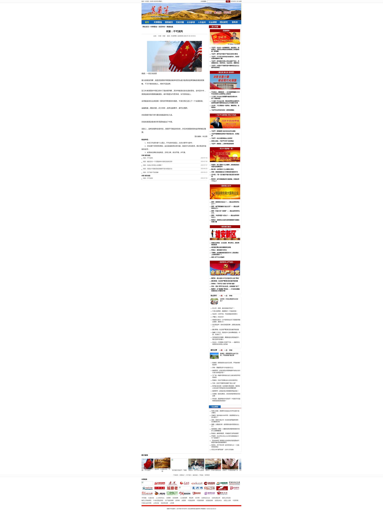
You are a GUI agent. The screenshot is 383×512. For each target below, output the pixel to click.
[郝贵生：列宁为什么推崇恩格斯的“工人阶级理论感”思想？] (189, 469)
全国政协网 (209, 500)
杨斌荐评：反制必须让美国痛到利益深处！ (225, 391)
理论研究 (224, 22)
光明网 (168, 498)
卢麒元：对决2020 (218, 317)
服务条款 (195, 475)
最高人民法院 (226, 498)
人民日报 (156, 503)
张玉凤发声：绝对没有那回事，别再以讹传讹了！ (226, 325)
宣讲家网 (175, 498)
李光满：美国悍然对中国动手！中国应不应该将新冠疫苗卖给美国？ (226, 399)
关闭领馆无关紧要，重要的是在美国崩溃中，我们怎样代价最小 (226, 338)
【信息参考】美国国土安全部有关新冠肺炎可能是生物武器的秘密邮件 (225, 441)
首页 (147, 22)
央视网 (184, 500)
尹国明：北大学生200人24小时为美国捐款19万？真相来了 (225, 437)
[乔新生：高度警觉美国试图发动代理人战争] (240, 469)
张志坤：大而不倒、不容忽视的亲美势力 (224, 314)
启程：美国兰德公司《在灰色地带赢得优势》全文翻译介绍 (225, 420)
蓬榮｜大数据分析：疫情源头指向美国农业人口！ (225, 425)
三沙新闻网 (183, 498)
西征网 (191, 498)
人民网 (172, 503)
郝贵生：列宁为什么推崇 (188, 470)
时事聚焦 (158, 22)
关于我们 (188, 475)
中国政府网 (191, 500)
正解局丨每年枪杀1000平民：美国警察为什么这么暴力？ (225, 416)
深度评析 (162, 27)
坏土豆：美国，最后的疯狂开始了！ (223, 308)
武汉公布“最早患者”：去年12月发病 (222, 449)
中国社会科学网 (146, 503)
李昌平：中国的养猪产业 (222, 470)
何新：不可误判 (148, 158)
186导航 (144, 498)
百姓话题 (180, 22)
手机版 (201, 475)
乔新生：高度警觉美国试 (239, 470)
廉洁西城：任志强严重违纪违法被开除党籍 (225, 329)
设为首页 (233, 1)
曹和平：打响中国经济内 (205, 470)
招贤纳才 (182, 475)
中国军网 (235, 500)
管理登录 (207, 475)
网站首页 (146, 27)
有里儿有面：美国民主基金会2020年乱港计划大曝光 (225, 411)
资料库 (235, 22)
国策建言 (169, 22)
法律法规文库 (216, 498)
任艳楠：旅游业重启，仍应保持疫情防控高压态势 (226, 395)
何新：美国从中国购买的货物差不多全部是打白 (157, 169)
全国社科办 (218, 500)
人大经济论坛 (160, 498)
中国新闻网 (200, 500)
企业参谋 (191, 22)
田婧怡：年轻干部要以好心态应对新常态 (224, 380)
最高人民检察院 (146, 500)
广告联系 (175, 475)
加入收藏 (239, 1)
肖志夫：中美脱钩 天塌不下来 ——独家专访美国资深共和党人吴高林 (226, 343)
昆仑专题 (215, 27)
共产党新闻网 (169, 500)
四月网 (197, 498)
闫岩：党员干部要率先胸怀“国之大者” (224, 383)
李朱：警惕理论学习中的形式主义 (222, 367)
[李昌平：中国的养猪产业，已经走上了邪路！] (223, 469)
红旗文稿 (151, 498)
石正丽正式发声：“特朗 (171, 470)
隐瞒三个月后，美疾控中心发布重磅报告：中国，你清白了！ (226, 333)
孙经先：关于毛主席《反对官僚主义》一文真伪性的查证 (225, 446)
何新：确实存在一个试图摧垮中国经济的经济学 (157, 161)
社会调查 (213, 22)
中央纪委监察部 (158, 500)
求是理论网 (164, 503)
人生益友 (202, 22)
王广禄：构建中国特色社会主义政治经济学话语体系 (226, 376)
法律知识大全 (205, 498)
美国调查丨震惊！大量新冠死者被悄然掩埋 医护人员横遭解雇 (225, 429)
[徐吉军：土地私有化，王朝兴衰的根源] (155, 468)
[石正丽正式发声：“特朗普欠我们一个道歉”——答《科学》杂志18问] (172, 469)
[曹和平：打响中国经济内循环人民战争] (206, 469)
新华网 (177, 500)
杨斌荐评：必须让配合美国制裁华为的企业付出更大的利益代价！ (226, 371)
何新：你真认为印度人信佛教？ (153, 165)
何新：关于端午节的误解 (150, 172)
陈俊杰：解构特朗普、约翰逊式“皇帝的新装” (225, 433)
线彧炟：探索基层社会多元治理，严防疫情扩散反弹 (226, 363)
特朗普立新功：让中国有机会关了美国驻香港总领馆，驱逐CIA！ (226, 321)
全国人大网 (227, 500)
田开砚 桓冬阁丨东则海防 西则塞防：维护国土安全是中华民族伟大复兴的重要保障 (226, 387)
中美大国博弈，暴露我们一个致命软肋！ (224, 311)
